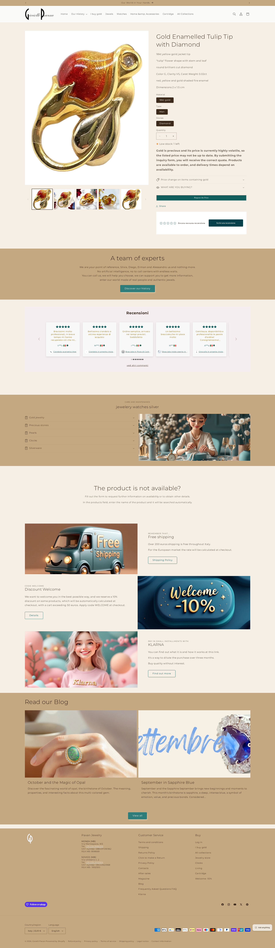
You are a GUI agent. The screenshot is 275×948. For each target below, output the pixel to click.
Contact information (161, 941)
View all (137, 815)
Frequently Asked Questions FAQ (157, 889)
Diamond (164, 123)
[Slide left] (28, 199)
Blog (141, 884)
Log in (198, 842)
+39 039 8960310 (94, 846)
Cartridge (200, 873)
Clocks (199, 863)
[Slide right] (146, 199)
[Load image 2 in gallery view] (64, 199)
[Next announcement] (249, 3)
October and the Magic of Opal (57, 782)
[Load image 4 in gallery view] (109, 199)
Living (198, 868)
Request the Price (201, 198)
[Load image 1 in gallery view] (42, 199)
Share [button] (162, 206)
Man (162, 112)
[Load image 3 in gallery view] (86, 199)
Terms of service (108, 941)
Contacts (143, 868)
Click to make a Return (151, 858)
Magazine (144, 878)
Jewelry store (202, 858)
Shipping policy (126, 941)
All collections (203, 852)
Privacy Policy (146, 863)
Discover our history (137, 288)
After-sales (144, 873)
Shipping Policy (163, 560)
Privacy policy (91, 941)
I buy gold (201, 847)
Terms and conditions (150, 842)
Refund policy (74, 941)
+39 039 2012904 (94, 862)
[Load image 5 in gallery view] (131, 199)
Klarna (142, 894)
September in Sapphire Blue (167, 782)
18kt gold (164, 100)
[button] (79, 14)
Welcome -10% (203, 878)
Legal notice (143, 941)
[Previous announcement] (25, 3)
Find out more (162, 673)
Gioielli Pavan (39, 941)
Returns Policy (146, 852)
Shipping (143, 847)
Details (33, 615)
